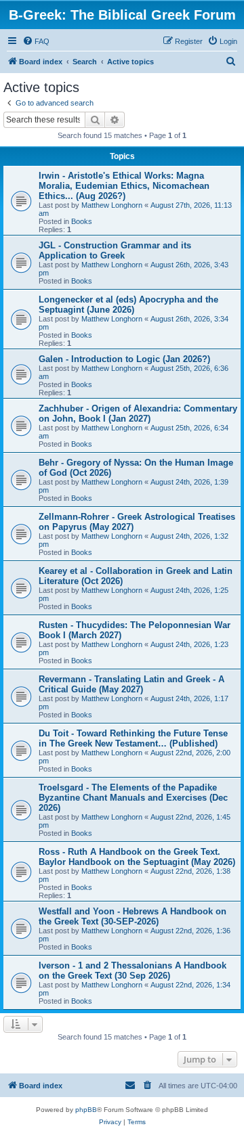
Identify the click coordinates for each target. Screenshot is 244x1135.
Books (81, 221)
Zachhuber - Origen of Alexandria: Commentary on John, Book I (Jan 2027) (138, 413)
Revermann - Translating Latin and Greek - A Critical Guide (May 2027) (131, 684)
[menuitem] (35, 41)
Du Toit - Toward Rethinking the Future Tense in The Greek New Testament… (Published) (133, 738)
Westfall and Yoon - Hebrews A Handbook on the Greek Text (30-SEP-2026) (132, 916)
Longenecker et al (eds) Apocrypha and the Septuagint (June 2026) (128, 304)
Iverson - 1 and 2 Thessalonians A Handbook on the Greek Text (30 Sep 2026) (132, 970)
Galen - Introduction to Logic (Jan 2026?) (124, 359)
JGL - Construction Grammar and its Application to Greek (115, 250)
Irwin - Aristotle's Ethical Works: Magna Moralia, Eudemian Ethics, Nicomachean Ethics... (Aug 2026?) (124, 186)
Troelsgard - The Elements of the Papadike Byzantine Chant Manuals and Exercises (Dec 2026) (133, 797)
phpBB (86, 1109)
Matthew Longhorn (111, 205)
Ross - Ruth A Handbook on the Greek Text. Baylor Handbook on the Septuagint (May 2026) (137, 857)
